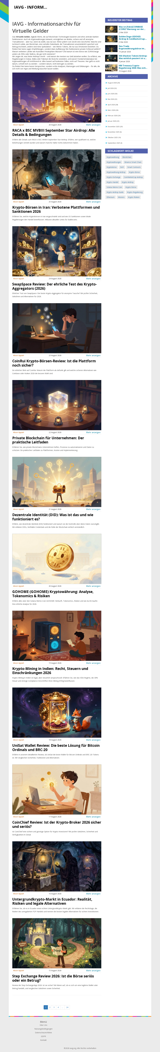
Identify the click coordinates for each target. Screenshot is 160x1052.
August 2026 (114, 83)
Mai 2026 (112, 99)
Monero (121, 197)
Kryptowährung (113, 157)
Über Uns (43, 1025)
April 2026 (113, 105)
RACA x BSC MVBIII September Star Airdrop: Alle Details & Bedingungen (53, 132)
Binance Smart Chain (132, 162)
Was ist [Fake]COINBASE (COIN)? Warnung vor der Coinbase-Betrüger (131, 28)
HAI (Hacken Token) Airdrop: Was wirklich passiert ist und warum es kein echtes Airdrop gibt (133, 57)
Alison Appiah (18, 125)
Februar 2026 (114, 116)
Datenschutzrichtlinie (43, 1032)
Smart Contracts (134, 167)
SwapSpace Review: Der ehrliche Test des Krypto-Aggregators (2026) (54, 286)
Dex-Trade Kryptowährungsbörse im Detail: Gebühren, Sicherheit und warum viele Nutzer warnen (133, 47)
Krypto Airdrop (128, 182)
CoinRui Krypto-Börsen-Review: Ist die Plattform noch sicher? (54, 363)
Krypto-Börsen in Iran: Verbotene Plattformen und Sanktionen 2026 (56, 209)
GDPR (43, 1036)
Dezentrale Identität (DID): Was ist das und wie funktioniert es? (52, 516)
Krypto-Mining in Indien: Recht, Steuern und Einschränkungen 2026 (50, 670)
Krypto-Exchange (113, 177)
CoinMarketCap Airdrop (133, 177)
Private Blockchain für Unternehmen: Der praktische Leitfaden (48, 440)
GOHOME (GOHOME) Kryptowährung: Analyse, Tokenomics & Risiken (53, 593)
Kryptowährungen (114, 162)
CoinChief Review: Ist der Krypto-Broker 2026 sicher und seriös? (56, 824)
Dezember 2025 (115, 127)
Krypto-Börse (134, 172)
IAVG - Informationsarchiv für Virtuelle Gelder (32, 7)
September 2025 (115, 143)
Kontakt (43, 1040)
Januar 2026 (113, 121)
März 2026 (113, 110)
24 (67, 1007)
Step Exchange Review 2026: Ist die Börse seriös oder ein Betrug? (53, 978)
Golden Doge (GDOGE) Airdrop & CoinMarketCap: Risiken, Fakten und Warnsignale (132, 37)
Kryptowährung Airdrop (116, 172)
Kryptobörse (112, 167)
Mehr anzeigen (93, 124)
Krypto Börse (131, 187)
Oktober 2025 (114, 137)
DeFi (122, 167)
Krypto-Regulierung (134, 192)
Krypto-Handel (112, 182)
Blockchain (126, 157)
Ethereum (110, 197)
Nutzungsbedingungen (43, 1029)
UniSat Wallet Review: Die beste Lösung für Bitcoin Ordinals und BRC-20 (56, 747)
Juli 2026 (112, 88)
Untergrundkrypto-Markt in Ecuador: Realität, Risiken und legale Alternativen (52, 901)
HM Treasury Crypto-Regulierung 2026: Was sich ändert (132, 66)
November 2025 (115, 132)
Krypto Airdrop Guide (115, 192)
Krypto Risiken (134, 197)
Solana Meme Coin (114, 187)
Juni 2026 (112, 94)
